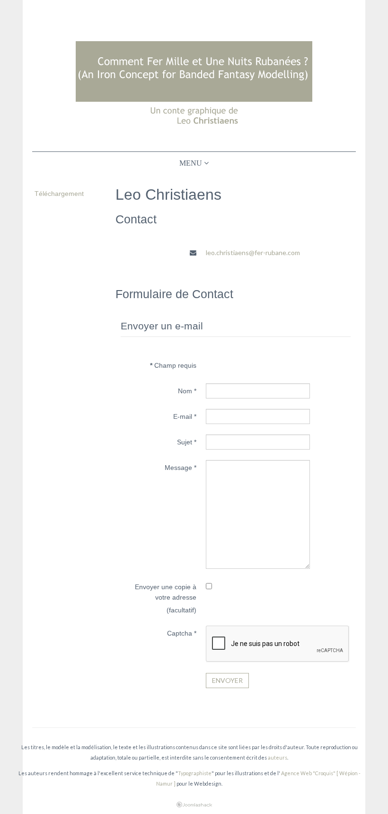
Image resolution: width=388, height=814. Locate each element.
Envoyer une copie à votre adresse (165, 592)
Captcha (181, 633)
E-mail (184, 416)
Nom (187, 391)
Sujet (186, 442)
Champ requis (173, 365)
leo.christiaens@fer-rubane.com (253, 252)
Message (180, 467)
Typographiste (195, 773)
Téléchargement (59, 193)
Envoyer (227, 680)
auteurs (277, 757)
